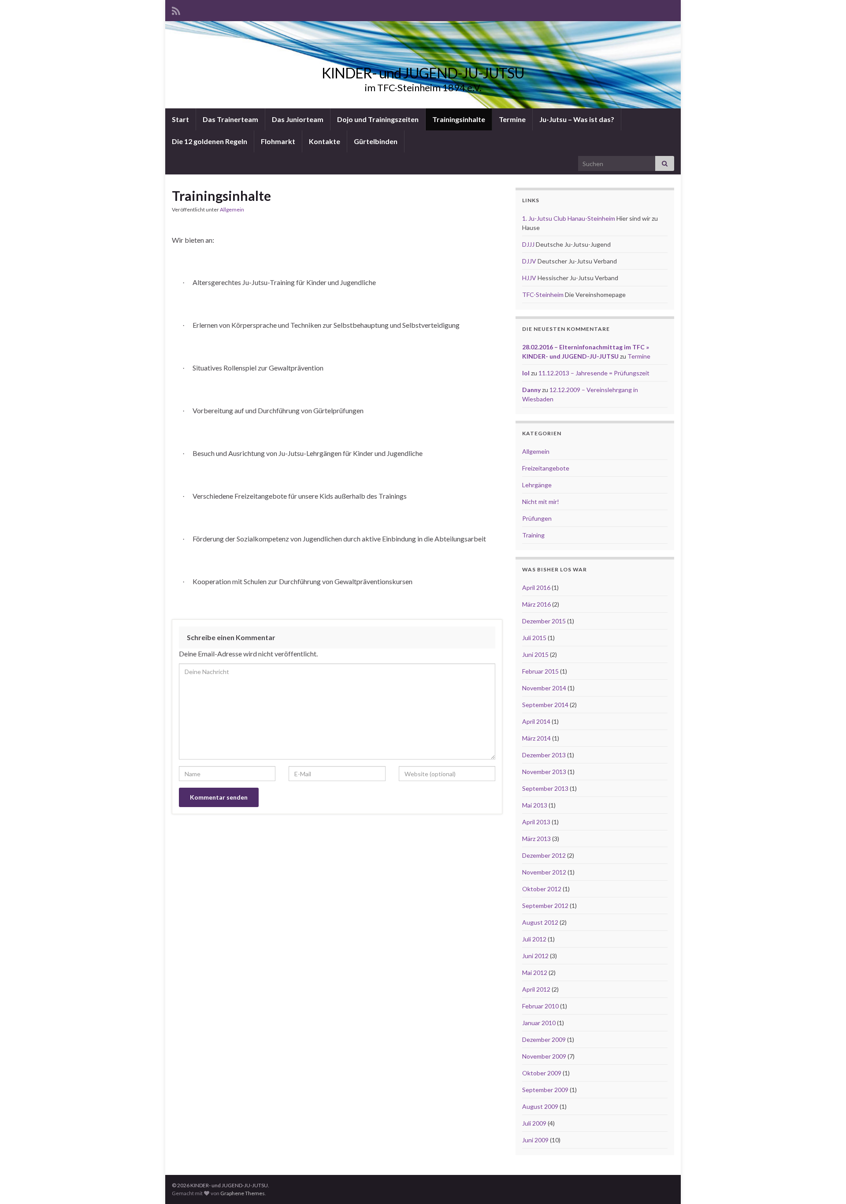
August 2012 (540, 922)
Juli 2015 (534, 637)
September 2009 (545, 1089)
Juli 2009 (534, 1123)
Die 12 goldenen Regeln (209, 141)
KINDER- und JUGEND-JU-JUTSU (423, 73)
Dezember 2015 (544, 621)
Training (533, 535)
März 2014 (536, 738)
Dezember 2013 (544, 755)
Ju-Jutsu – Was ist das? (576, 119)
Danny (531, 389)
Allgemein (232, 209)
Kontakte (324, 141)
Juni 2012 (535, 955)
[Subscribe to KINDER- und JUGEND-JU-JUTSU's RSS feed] (176, 9)
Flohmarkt (278, 141)
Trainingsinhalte (458, 119)
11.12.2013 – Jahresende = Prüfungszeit (593, 373)
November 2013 (544, 771)
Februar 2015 (540, 671)
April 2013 (536, 822)
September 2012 (545, 905)
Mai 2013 (534, 805)
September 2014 (545, 704)
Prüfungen (537, 518)
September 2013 (545, 788)
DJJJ (528, 244)
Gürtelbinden (375, 141)
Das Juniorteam (297, 119)
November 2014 (544, 688)
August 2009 (540, 1106)
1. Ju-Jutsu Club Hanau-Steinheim (568, 218)
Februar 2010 (540, 1006)
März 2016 (536, 604)
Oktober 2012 (541, 889)
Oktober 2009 (541, 1073)
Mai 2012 (534, 972)
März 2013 (536, 838)
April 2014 (536, 721)
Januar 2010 (539, 1022)
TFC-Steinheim (543, 294)
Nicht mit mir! (540, 501)
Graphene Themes (242, 1193)
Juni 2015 (535, 654)
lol (526, 373)
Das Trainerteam (230, 119)
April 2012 (536, 989)
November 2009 (544, 1056)
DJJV (529, 261)
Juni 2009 (535, 1140)
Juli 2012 (534, 939)
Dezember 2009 (544, 1039)
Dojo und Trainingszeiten (378, 119)
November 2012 (544, 872)
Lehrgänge (537, 485)
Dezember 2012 (544, 855)
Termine (512, 119)
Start (180, 119)
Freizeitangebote (545, 468)
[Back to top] (826, 1184)
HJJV (529, 278)
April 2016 (536, 587)
